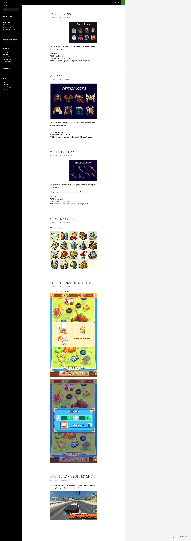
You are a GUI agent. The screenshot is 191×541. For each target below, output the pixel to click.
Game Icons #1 (62, 219)
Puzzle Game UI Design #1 (71, 283)
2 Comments (65, 79)
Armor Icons (61, 76)
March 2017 (6, 57)
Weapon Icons (62, 152)
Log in (4, 82)
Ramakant (5, 39)
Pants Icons (60, 14)
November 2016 (7, 61)
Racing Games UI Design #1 (72, 476)
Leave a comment (66, 17)
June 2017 (6, 52)
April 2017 (5, 54)
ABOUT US (116, 2)
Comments (7, 86)
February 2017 (7, 59)
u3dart (6, 2)
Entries (6, 84)
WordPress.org (7, 89)
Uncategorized (7, 72)
